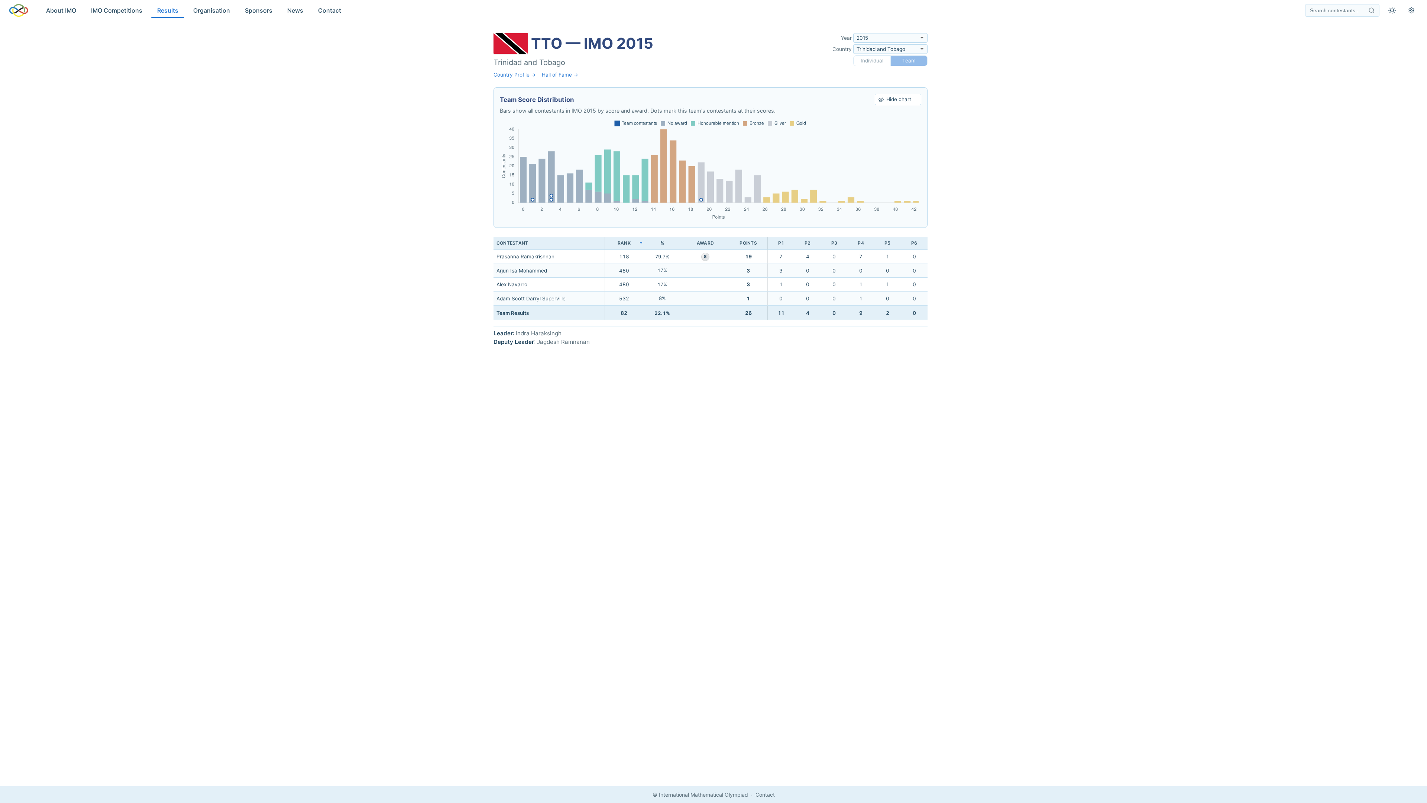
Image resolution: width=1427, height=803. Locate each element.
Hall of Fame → (560, 75)
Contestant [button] (512, 243)
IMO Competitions (116, 10)
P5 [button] (887, 243)
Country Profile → (515, 75)
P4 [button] (861, 243)
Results (167, 10)
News (295, 10)
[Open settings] (1411, 10)
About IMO (61, 10)
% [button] (662, 243)
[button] (624, 243)
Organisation (211, 10)
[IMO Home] (18, 10)
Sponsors (258, 10)
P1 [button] (781, 243)
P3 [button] (834, 243)
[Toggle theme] (1392, 10)
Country (842, 49)
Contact (329, 10)
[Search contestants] (1371, 10)
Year (846, 38)
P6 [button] (914, 243)
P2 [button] (807, 243)
